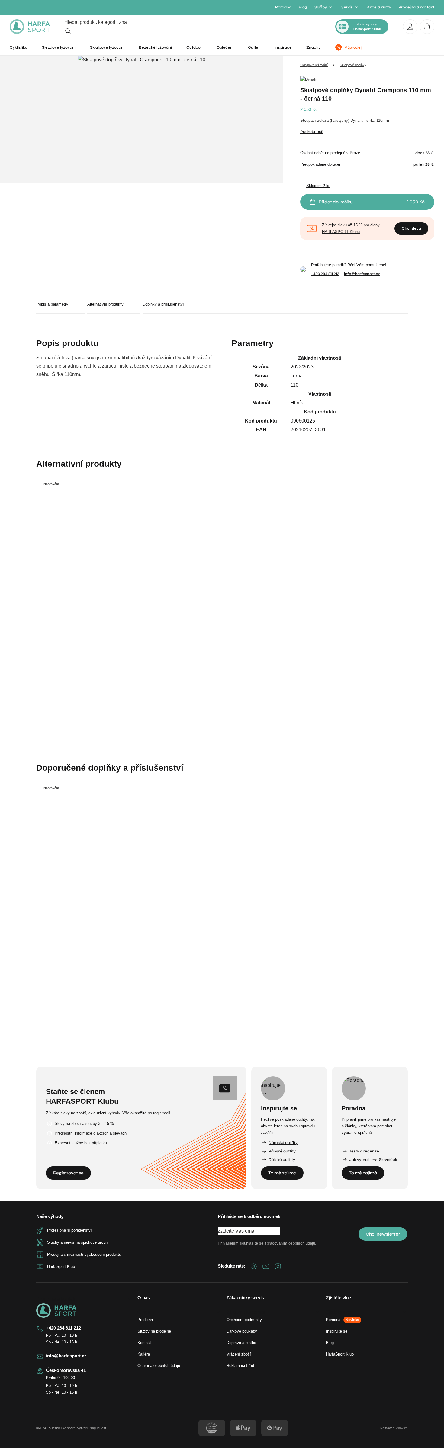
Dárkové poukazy (242, 1331)
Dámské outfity (283, 1142)
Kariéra (143, 1354)
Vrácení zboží (239, 1354)
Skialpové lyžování (107, 47)
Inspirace (283, 47)
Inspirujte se (336, 1331)
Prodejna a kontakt (416, 7)
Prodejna (145, 1319)
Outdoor (194, 47)
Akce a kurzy (379, 7)
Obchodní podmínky (244, 1319)
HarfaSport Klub (340, 1354)
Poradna (283, 7)
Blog (303, 7)
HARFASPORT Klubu (341, 231)
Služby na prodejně (154, 1331)
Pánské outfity (282, 1151)
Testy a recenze (364, 1151)
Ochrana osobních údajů (158, 1365)
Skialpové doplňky (353, 65)
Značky (313, 47)
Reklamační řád (240, 1365)
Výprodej (353, 47)
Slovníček (388, 1159)
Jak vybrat (359, 1159)
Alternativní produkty (105, 304)
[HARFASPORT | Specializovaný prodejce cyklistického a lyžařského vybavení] (30, 26)
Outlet (254, 47)
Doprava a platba (241, 1342)
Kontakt (144, 1342)
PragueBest (97, 1428)
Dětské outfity (282, 1159)
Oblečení (225, 47)
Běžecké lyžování (155, 47)
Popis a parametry (52, 304)
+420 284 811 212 (325, 273)
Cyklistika (18, 47)
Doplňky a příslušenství (163, 304)
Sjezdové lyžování (59, 47)
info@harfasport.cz (362, 273)
